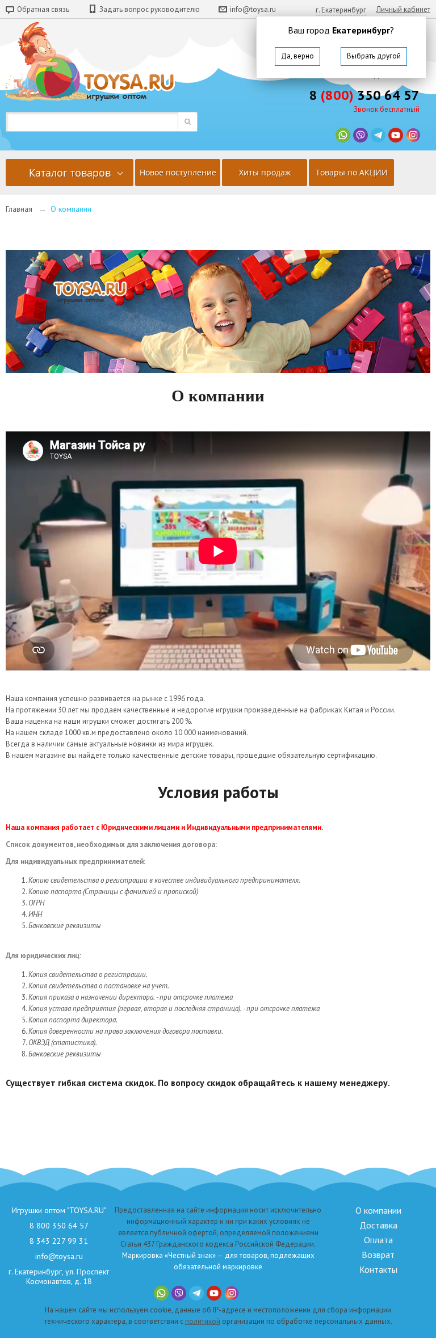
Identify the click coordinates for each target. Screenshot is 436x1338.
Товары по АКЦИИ (352, 172)
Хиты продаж (265, 172)
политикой (202, 1321)
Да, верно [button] (297, 56)
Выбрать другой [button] (374, 56)
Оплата (378, 1239)
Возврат (378, 1254)
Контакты (378, 1269)
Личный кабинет (403, 9)
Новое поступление (178, 172)
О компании (378, 1210)
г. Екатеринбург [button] (341, 10)
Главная (19, 209)
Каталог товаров (70, 172)
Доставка (378, 1225)
